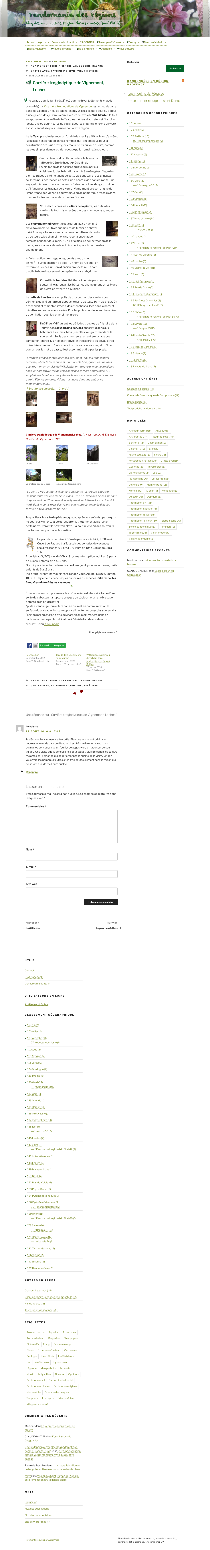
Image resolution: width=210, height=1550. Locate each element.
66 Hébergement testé (148, 305)
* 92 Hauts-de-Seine (142, 366)
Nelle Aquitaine (37, 48)
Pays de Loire (126, 48)
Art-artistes (138, 436)
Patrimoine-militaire (142, 514)
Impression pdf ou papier (52, 645)
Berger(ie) (136, 442)
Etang (154, 448)
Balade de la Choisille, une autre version (68, 656)
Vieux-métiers (87, 71)
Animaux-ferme (140, 430)
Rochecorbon (32, 655)
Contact (29, 970)
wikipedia (53, 624)
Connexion (31, 1502)
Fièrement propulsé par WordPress (42, 1539)
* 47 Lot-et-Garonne (142, 254)
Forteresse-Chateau (143, 460)
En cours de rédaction (64, 42)
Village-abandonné (141, 538)
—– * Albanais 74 (144, 339)
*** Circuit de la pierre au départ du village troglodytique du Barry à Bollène (98, 659)
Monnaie (135, 490)
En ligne (36, 1004)
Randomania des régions (73, 15)
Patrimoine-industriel (143, 508)
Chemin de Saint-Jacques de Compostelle (153, 395)
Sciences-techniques (142, 526)
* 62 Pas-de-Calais (141, 281)
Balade (97, 66)
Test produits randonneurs (144, 408)
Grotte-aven (40, 71)
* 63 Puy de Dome (141, 287)
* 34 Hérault (138, 205)
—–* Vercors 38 (143, 229)
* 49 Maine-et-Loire (142, 267)
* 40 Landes (138, 236)
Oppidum (154, 496)
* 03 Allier (136, 129)
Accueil (31, 42)
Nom (30, 849)
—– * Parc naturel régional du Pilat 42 (155, 247)
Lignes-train (160, 478)
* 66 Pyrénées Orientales (145, 300)
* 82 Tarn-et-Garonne (143, 346)
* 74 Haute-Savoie (142, 335)
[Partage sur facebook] (29, 645)
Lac (157, 472)
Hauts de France (62, 48)
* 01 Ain (135, 123)
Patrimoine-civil (63, 71)
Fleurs (160, 454)
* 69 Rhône (137, 312)
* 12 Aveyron (138, 154)
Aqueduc (162, 430)
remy (28, 1475)
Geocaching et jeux (140, 388)
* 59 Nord (136, 274)
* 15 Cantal (137, 161)
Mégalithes (170, 490)
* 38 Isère (136, 225)
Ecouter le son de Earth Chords (48, 388)
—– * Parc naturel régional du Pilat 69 (156, 316)
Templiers (167, 526)
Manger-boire (157, 484)
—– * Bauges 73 (144, 328)
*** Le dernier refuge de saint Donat (154, 101)
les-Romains (138, 478)
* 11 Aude (136, 147)
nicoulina (60, 61)
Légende (136, 484)
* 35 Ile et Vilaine (140, 211)
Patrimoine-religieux (143, 520)
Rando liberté (137, 401)
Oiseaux (136, 496)
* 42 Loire (136, 243)
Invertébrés (156, 466)
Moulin (152, 490)
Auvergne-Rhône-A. (110, 42)
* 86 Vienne (137, 353)
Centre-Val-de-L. (153, 42)
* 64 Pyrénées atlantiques (145, 294)
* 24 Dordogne (139, 167)
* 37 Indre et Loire (44, 66)
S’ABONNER (87, 42)
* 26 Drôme (137, 174)
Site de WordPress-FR (37, 1521)
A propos (43, 42)
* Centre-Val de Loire (75, 66)
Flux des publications (37, 1508)
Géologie (136, 466)
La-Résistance (139, 472)
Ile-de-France (86, 48)
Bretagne (134, 42)
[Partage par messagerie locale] (35, 645)
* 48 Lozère (137, 261)
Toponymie (138, 532)
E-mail (31, 866)
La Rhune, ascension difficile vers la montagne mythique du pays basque (53, 1455)
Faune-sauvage (139, 454)
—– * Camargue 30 (145, 185)
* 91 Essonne (138, 359)
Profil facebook (34, 977)
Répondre (32, 772)
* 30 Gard (137, 180)
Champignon (157, 442)
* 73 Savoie (138, 323)
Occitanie (106, 48)
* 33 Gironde (138, 198)
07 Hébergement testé (148, 140)
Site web (31, 884)
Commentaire (36, 806)
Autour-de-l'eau (162, 436)
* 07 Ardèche (139, 136)
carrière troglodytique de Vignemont (69, 106)
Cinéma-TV (137, 448)
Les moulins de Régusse (146, 93)
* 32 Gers (136, 192)
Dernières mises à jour (37, 983)
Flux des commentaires (38, 1515)
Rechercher (133, 62)
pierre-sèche (171, 520)
